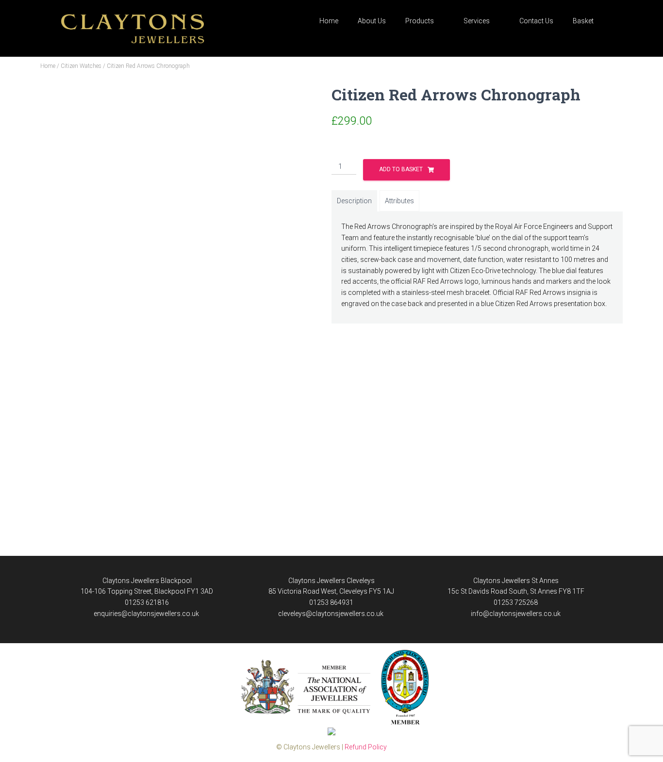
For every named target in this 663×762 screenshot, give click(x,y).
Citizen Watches (81, 66)
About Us (372, 21)
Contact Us (536, 21)
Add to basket (401, 169)
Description (354, 201)
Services (477, 21)
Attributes (399, 201)
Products (419, 21)
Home (328, 21)
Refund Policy (366, 747)
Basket (583, 21)
